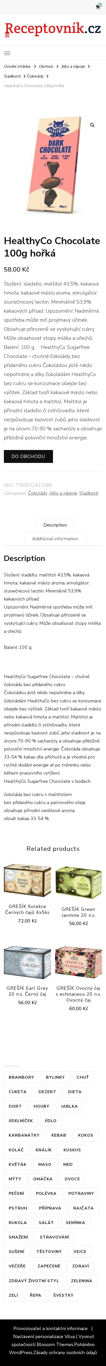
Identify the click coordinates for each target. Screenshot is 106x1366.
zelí (13, 1295)
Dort (15, 1106)
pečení (16, 1193)
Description (55, 525)
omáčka (43, 1179)
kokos (85, 1135)
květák (17, 1164)
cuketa (18, 1091)
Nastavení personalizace (38, 1336)
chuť (83, 1077)
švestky (63, 1295)
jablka (69, 1106)
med (68, 1164)
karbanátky (24, 1135)
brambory (21, 1077)
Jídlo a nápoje (63, 493)
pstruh (18, 1208)
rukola (18, 1222)
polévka (46, 1193)
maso (44, 1164)
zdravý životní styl (34, 1281)
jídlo (51, 1120)
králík (44, 1150)
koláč (16, 1150)
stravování (54, 1237)
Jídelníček (21, 1120)
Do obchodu (28, 456)
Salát (46, 1222)
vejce (80, 1251)
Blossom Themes (55, 1344)
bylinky (55, 1077)
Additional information (55, 539)
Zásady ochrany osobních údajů (65, 1352)
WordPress (20, 1352)
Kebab (58, 1135)
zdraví (80, 1266)
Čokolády (37, 493)
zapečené (49, 1266)
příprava (50, 1208)
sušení (16, 1251)
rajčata (83, 1208)
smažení (18, 1237)
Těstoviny (49, 1251)
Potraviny (81, 1193)
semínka (75, 1222)
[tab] (55, 525)
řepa (35, 1295)
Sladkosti (88, 493)
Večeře (17, 1266)
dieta (75, 1091)
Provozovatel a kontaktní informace (51, 1328)
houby (41, 1106)
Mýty (15, 1179)
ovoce (72, 1179)
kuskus (72, 1150)
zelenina (81, 1281)
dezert (47, 1091)
